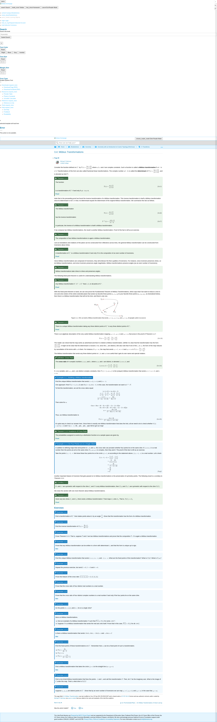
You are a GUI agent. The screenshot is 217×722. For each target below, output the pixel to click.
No (82, 708)
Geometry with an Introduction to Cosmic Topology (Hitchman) (116, 147)
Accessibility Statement (112, 719)
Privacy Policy (88, 719)
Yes (75, 708)
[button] (7, 112)
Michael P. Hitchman (65, 161)
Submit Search (5, 37)
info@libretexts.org (146, 719)
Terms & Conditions (99, 719)
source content (72, 698)
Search (57, 143)
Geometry (88, 147)
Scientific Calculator (10, 98)
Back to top (57, 702)
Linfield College (64, 163)
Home (63, 147)
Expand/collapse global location (162, 146)
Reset (3, 49)
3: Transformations (147, 147)
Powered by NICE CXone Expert (81, 715)
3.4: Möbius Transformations (71, 696)
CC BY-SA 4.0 (125, 696)
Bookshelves (75, 147)
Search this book (5, 31)
